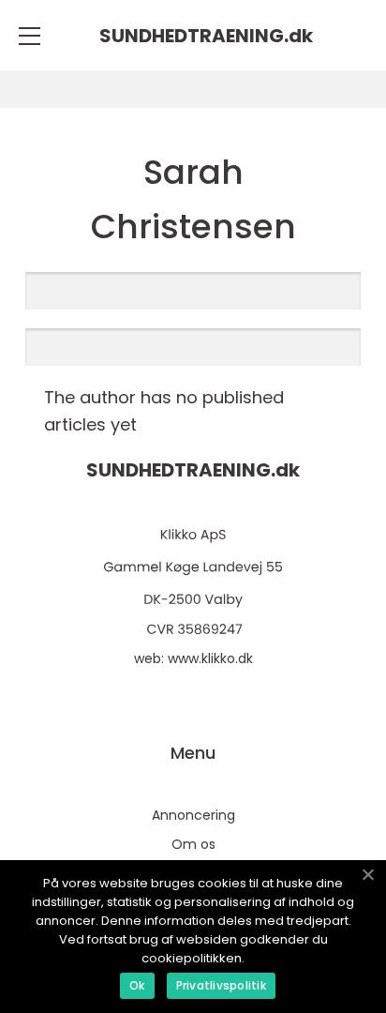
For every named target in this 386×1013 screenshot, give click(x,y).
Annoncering (193, 815)
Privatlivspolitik (221, 985)
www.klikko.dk (210, 658)
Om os (193, 844)
